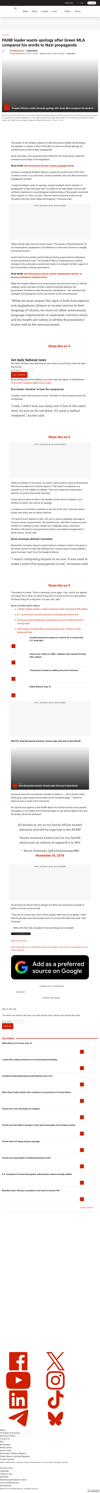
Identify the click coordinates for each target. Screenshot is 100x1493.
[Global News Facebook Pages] (18, 1370)
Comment (20, 992)
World (34, 11)
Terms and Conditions (22, 383)
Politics (68, 11)
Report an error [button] (51, 998)
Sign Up (7, 1026)
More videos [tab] (33, 605)
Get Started (19, 375)
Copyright (4, 1471)
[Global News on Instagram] (55, 1389)
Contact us (5, 1439)
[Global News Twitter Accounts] (55, 1370)
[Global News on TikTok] (55, 1408)
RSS (2, 1442)
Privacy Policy (44, 383)
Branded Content (7, 1436)
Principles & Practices (10, 1433)
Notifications (6, 1447)
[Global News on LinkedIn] (18, 1408)
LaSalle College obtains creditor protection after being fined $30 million (52, 609)
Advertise (4, 1477)
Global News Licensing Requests (15, 1456)
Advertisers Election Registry (13, 1453)
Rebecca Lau (18, 51)
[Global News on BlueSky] (55, 1427)
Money (78, 11)
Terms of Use (6, 1474)
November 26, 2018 (50, 855)
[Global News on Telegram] (18, 1427)
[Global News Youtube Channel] (18, 1389)
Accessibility (6, 1485)
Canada (44, 11)
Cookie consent (7, 1459)
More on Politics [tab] (19, 605)
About (2, 1430)
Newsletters (5, 1445)
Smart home (5, 1450)
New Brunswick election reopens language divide (49, 165)
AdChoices (95, 1491)
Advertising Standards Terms (13, 1480)
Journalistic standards (51, 986)
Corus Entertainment (9, 1483)
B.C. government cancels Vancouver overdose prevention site (47, 614)
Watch (25, 11)
